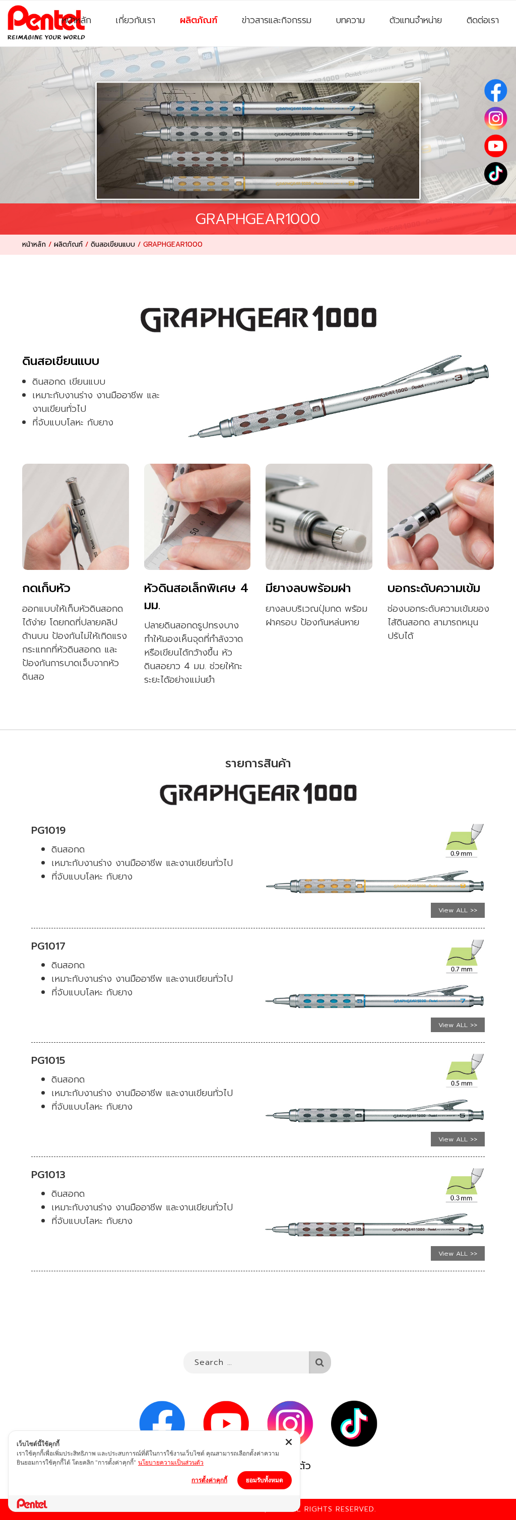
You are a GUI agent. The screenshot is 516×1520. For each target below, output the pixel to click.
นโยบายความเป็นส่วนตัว (171, 1462)
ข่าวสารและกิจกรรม (276, 20)
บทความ (350, 20)
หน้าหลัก (76, 20)
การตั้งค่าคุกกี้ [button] (209, 1480)
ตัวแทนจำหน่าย (416, 20)
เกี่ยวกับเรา (135, 20)
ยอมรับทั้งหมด (264, 1480)
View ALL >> (457, 910)
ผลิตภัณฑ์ (198, 20)
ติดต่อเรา (483, 20)
